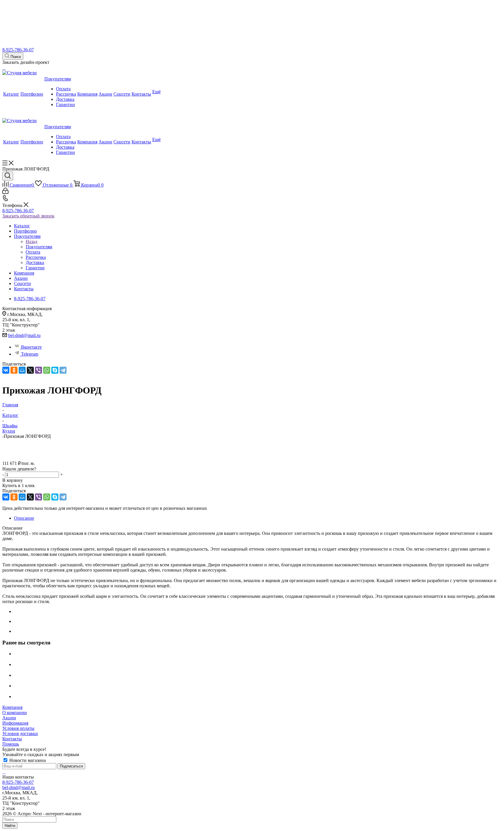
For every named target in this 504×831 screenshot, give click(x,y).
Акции (9, 717)
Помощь (10, 744)
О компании (14, 712)
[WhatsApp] (46, 370)
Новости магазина (27, 760)
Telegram (29, 354)
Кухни (8, 430)
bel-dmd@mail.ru (24, 335)
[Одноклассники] (14, 370)
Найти (10, 825)
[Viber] (38, 370)
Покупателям (39, 246)
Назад (31, 241)
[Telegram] (63, 370)
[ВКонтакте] (5, 370)
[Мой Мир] (22, 370)
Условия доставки (20, 733)
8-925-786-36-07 (18, 49)
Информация (15, 723)
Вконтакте (31, 347)
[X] (30, 370)
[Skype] (54, 370)
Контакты (12, 738)
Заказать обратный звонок (28, 215)
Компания (12, 707)
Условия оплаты (18, 728)
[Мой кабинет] (5, 192)
